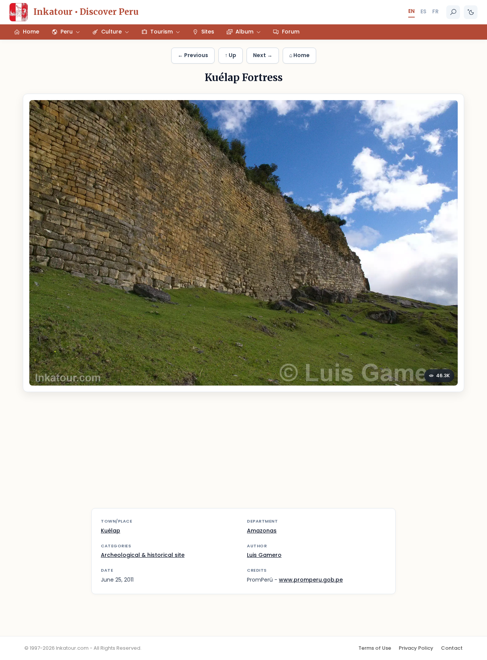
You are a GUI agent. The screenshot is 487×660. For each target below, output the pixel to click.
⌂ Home (299, 55)
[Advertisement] (243, 455)
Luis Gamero (264, 555)
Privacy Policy (416, 648)
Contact (452, 648)
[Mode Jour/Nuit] (470, 12)
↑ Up (230, 55)
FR (435, 11)
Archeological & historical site (143, 555)
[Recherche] (453, 12)
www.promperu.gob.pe (311, 579)
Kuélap (110, 530)
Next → (262, 55)
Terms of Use (374, 648)
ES (423, 11)
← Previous (193, 55)
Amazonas (262, 530)
